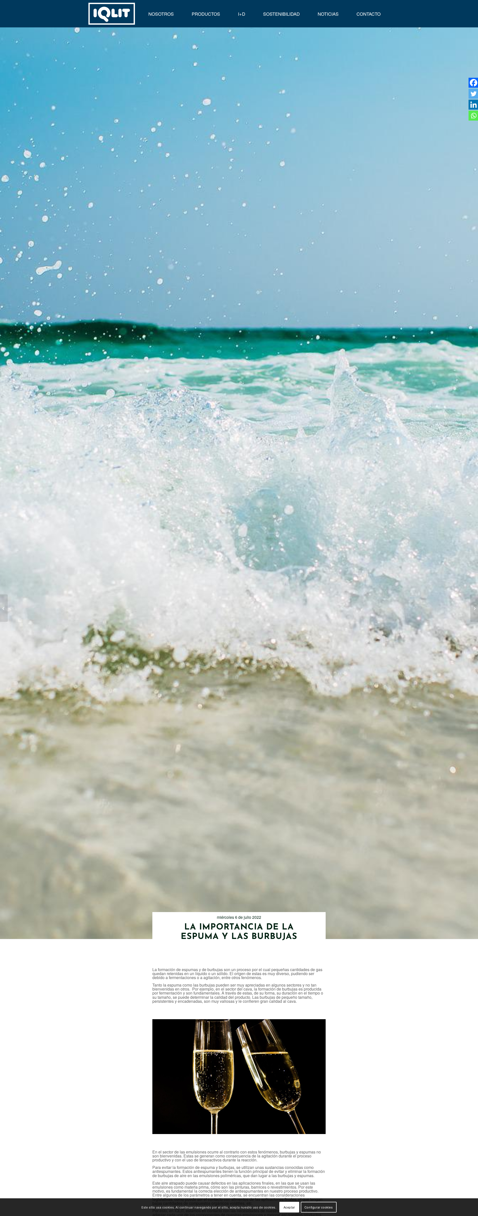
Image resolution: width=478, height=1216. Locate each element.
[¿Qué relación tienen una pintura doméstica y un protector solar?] (474, 608)
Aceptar (289, 1207)
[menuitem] (161, 14)
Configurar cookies (318, 1207)
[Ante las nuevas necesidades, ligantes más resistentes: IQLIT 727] (4, 608)
